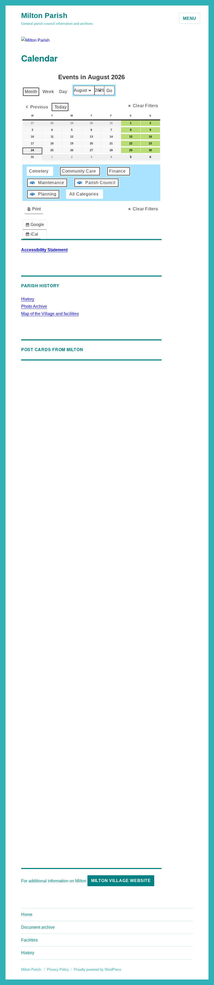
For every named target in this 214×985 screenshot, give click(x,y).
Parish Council (100, 182)
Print (34, 210)
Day (63, 91)
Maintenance (51, 182)
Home (26, 914)
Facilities (29, 940)
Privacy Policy (58, 969)
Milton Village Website (121, 880)
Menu (189, 18)
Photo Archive (34, 306)
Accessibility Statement (44, 250)
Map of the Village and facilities (50, 313)
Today (61, 107)
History (27, 299)
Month (31, 91)
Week (48, 91)
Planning (47, 194)
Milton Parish (44, 15)
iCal (32, 235)
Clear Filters (145, 105)
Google (35, 225)
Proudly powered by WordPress (97, 969)
